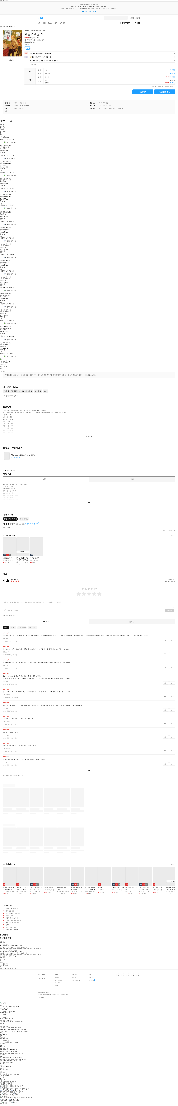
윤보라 (12, 891)
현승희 (67, 891)
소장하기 (2, 126)
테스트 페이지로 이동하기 (89, 11)
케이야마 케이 (28, 40)
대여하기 (2, 124)
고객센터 (42, 974)
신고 (12, 641)
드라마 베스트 (7, 905)
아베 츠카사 (47, 890)
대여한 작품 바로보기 (17, 1021)
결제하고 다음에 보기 (17, 1053)
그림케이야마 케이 (10, 519)
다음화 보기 (3, 1084)
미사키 (77, 891)
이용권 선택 (3, 1040)
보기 (1, 368)
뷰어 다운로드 (58, 980)
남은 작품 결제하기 (5, 1021)
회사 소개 (91, 977)
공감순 (13, 628)
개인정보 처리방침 (47, 994)
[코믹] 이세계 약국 (118, 888)
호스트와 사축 (157, 888)
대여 (1, 154)
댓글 (165, 640)
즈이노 (39, 40)
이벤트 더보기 (33, 64)
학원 (44, 30)
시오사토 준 (6, 891)
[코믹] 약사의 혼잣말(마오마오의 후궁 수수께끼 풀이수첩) (145, 888)
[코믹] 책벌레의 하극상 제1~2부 (36, 888)
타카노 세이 (115, 890)
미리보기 (12, 60)
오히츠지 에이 (89, 891)
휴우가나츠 (151, 891)
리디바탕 (57, 985)
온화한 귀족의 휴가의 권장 (76, 888)
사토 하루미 (101, 890)
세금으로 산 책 (7, 558)
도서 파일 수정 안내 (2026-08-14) (40, 53)
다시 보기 (9, 1084)
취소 (1, 961)
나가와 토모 (128, 891)
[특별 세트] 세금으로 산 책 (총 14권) (23, 455)
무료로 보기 (3, 1042)
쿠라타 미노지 (143, 891)
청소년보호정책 (55, 994)
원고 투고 (74, 977)
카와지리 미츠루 (157, 890)
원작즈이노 (24, 519)
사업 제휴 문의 (76, 980)
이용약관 (40, 994)
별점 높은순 (22, 628)
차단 (16, 641)
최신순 (6, 628)
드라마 (33, 30)
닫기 (4, 1068)
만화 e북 (26, 30)
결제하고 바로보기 (5, 1053)
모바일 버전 (3, 1104)
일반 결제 (11, 1062)
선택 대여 (2, 136)
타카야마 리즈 (123, 890)
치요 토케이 (19, 891)
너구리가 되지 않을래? (130, 888)
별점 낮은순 (32, 628)
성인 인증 (2, 957)
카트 (1, 134)
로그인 (135, 18)
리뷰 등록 (169, 610)
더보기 (173, 535)
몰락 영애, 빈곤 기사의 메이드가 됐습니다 (22, 888)
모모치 (73, 891)
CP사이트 (57, 982)
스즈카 (32, 891)
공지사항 (42, 978)
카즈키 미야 (38, 891)
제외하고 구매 (4, 964)
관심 (28, 48)
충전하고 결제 (4, 1062)
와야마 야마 (60, 891)
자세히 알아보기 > (90, 375)
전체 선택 (2, 128)
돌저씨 (100, 888)
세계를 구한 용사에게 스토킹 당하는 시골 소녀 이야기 (8, 888)
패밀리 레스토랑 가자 (62, 888)
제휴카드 (57, 977)
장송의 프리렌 (48, 888)
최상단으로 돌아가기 (10, 968)
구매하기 (7, 1075)
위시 (1, 133)
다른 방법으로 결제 (5, 1012)
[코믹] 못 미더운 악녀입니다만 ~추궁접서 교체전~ (90, 888)
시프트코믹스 (28, 42)
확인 (1, 1033)
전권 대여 (142, 92)
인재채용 (91, 980)
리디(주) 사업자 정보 (43, 992)
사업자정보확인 (64, 994)
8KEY (81, 891)
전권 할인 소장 (164, 92)
